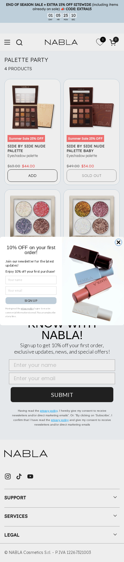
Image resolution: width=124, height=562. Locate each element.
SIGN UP (31, 300)
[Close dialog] (118, 242)
